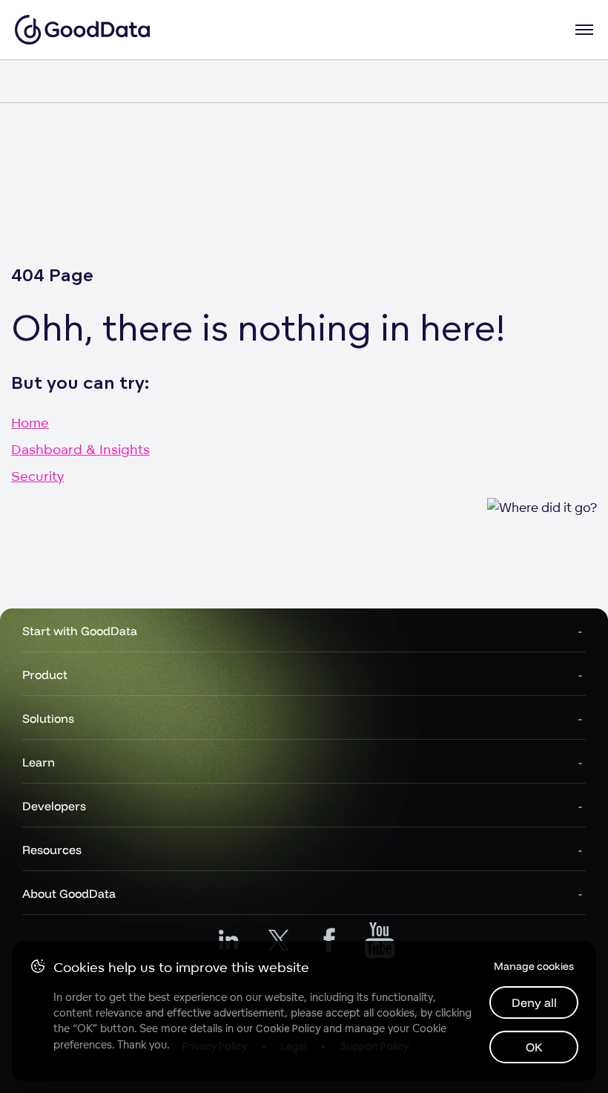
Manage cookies (534, 966)
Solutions (48, 718)
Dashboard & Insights (80, 449)
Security (37, 475)
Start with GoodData (79, 630)
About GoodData (69, 893)
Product (44, 674)
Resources (52, 849)
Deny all (534, 1002)
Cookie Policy (288, 1028)
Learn (38, 762)
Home (30, 422)
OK (534, 1047)
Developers (54, 805)
